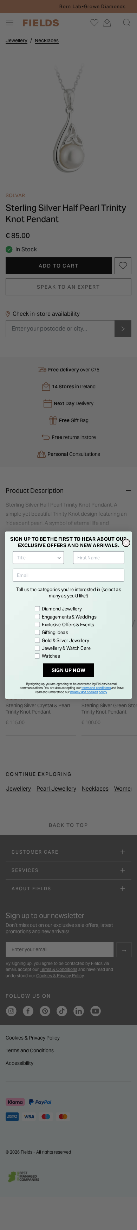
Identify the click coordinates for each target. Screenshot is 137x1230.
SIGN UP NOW (69, 670)
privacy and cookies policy (88, 692)
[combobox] (37, 557)
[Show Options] (59, 557)
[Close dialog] (126, 543)
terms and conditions (96, 688)
